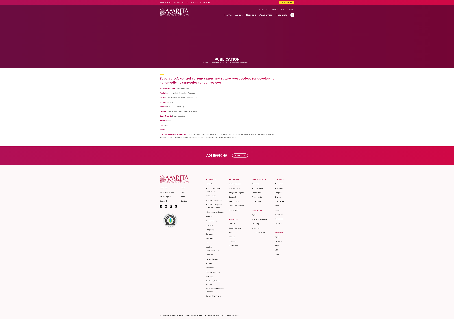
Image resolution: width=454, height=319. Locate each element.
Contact (290, 10)
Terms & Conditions (232, 315)
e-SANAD (256, 228)
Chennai (278, 197)
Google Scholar (235, 228)
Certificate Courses (236, 206)
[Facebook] (161, 206)
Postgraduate (234, 188)
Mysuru (277, 210)
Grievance (200, 315)
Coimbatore (279, 201)
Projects (232, 241)
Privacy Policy (190, 315)
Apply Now (240, 155)
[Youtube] (171, 206)
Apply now (164, 188)
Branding (255, 224)
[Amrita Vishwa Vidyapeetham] (174, 12)
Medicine (209, 255)
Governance (256, 201)
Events (275, 10)
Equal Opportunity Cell (212, 315)
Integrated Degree (236, 193)
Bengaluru (279, 193)
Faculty (185, 2)
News (261, 10)
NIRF (277, 245)
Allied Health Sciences (215, 212)
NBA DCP (279, 241)
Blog (268, 10)
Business (209, 225)
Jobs (282, 10)
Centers (232, 224)
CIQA (277, 254)
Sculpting (209, 276)
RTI (223, 315)
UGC (276, 250)
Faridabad (279, 219)
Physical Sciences (213, 272)
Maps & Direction (167, 192)
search (292, 15)
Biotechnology (211, 221)
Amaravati (279, 188)
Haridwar (278, 223)
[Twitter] (166, 206)
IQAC (277, 237)
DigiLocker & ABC (259, 232)
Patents (232, 237)
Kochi (277, 206)
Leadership (256, 193)
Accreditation (257, 188)
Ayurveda (209, 216)
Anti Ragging (165, 197)
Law (207, 243)
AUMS (254, 215)
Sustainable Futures (214, 296)
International (166, 2)
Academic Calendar (259, 219)
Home (205, 63)
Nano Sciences (212, 259)
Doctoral (232, 197)
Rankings (255, 184)
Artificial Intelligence (214, 200)
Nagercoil (279, 214)
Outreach (163, 201)
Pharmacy (210, 268)
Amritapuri (279, 184)
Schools (194, 2)
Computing (210, 230)
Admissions (286, 2)
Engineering (210, 238)
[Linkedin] (176, 206)
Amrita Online (234, 210)
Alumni (177, 2)
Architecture (211, 196)
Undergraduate (235, 184)
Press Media (257, 197)
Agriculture (210, 184)
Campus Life (205, 2)
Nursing (209, 263)
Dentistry (209, 234)
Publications (215, 63)
